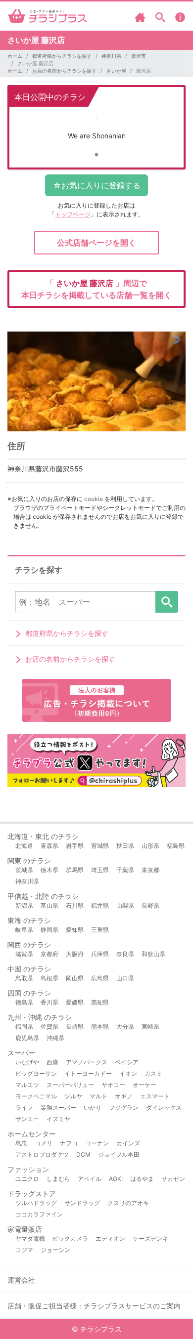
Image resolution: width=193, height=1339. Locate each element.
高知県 (100, 1002)
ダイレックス (164, 1107)
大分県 (125, 1026)
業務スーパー (58, 1107)
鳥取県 (24, 978)
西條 (52, 1062)
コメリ (43, 1143)
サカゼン (173, 1178)
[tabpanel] (96, 130)
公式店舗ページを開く (96, 243)
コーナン (97, 1143)
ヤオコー (113, 1084)
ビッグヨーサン (36, 1073)
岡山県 (75, 978)
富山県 (49, 905)
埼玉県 (100, 870)
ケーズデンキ (150, 1238)
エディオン (110, 1238)
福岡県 (24, 1026)
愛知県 (75, 929)
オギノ (124, 1096)
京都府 (49, 954)
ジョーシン (55, 1250)
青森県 (49, 845)
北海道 (24, 845)
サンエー (27, 1119)
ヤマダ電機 (30, 1238)
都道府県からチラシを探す (62, 56)
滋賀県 (24, 954)
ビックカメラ (70, 1238)
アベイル (89, 1178)
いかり (92, 1107)
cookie (93, 498)
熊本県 (100, 1026)
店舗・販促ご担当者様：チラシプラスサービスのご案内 (94, 1305)
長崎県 (75, 1026)
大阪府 (75, 954)
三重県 (100, 929)
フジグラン (124, 1107)
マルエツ (27, 1084)
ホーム (14, 56)
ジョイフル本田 (119, 1154)
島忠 (21, 1143)
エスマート (155, 1096)
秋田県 (125, 845)
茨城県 (24, 870)
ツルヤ (73, 1096)
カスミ (153, 1073)
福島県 (176, 845)
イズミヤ (58, 1119)
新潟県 (24, 905)
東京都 (150, 870)
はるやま (142, 1178)
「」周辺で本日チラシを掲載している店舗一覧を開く (96, 289)
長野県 (150, 905)
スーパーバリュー (70, 1084)
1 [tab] (96, 155)
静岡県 (49, 929)
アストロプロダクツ (42, 1154)
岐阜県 (24, 929)
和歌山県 (153, 954)
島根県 (49, 978)
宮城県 (100, 845)
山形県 (150, 845)
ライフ (24, 1107)
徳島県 (24, 1002)
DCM (83, 1154)
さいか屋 (116, 71)
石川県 (75, 905)
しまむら (58, 1178)
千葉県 (125, 870)
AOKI (116, 1178)
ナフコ (69, 1143)
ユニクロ (27, 1178)
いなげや (27, 1062)
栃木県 (49, 870)
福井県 (100, 905)
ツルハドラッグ (36, 1203)
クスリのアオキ (128, 1203)
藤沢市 (138, 56)
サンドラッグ (82, 1203)
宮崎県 (150, 1026)
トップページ (73, 214)
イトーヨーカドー (88, 1073)
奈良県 (125, 954)
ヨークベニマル (36, 1096)
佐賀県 (49, 1026)
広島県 (100, 978)
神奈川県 (111, 56)
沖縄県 (55, 1038)
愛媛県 (75, 1002)
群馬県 (75, 870)
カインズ (128, 1143)
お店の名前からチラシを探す (64, 71)
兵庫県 (100, 954)
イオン (128, 1073)
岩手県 (75, 845)
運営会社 (21, 1280)
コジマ (24, 1250)
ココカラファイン (39, 1214)
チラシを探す (166, 602)
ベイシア (127, 1062)
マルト (98, 1096)
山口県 (125, 978)
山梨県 (125, 905)
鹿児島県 (27, 1038)
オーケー (144, 1084)
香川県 (49, 1002)
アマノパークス (86, 1062)
